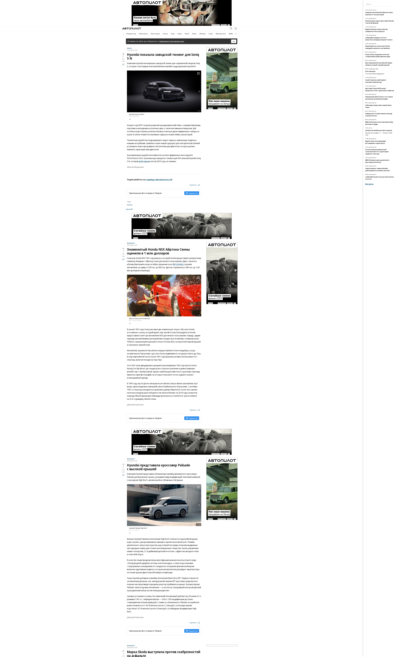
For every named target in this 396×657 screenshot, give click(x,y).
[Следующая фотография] (199, 91)
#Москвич (202, 34)
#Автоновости (143, 34)
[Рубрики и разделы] (235, 28)
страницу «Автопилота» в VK (159, 179)
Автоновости (131, 243)
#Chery (194, 34)
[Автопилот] (131, 28)
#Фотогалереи (155, 34)
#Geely (180, 34)
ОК (234, 41)
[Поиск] (231, 28)
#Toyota (165, 34)
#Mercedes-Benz (221, 34)
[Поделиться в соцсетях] (123, 64)
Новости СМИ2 (129, 209)
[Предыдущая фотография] (129, 91)
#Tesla (211, 34)
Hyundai (129, 48)
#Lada (172, 34)
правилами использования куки (171, 41)
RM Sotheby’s (178, 264)
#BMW (231, 34)
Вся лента (369, 184)
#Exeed (187, 34)
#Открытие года (131, 34)
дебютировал (145, 161)
